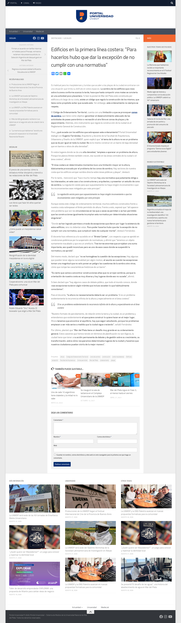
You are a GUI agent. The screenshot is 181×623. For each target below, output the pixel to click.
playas (113, 360)
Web (55, 445)
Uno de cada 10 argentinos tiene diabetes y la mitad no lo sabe (64, 395)
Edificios (129, 357)
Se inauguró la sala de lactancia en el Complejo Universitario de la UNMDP (92, 393)
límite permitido (82, 360)
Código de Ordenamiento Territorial (77, 357)
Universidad (28, 31)
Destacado (56, 38)
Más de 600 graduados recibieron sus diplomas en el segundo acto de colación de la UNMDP (26, 122)
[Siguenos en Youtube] (42, 38)
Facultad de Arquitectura (67, 360)
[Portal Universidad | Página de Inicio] (27, 17)
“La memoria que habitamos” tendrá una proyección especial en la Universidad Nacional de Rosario (25, 134)
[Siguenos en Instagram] (38, 38)
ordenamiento (104, 360)
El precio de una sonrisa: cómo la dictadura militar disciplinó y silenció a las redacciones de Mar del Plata (25, 172)
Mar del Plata (94, 360)
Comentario (58, 420)
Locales (67, 38)
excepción (55, 360)
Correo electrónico (104, 437)
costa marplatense (118, 357)
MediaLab (40, 31)
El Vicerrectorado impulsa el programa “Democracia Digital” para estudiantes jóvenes (159, 149)
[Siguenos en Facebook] (34, 38)
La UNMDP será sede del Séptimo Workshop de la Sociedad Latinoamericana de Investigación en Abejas (26, 99)
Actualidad (13, 31)
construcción (106, 357)
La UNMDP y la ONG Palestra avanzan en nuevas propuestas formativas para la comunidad (25, 110)
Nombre (57, 437)
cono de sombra (95, 357)
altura (62, 357)
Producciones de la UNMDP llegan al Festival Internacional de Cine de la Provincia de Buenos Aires (26, 87)
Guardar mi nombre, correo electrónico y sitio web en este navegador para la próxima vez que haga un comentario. (92, 456)
